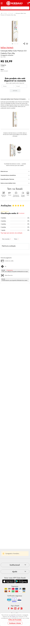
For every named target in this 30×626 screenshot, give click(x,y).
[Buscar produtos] (27, 8)
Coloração (11, 13)
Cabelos (5, 13)
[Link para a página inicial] (1, 13)
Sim (22, 549)
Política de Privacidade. (15, 620)
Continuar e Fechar (15, 623)
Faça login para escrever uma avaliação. (12, 231)
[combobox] (15, 8)
